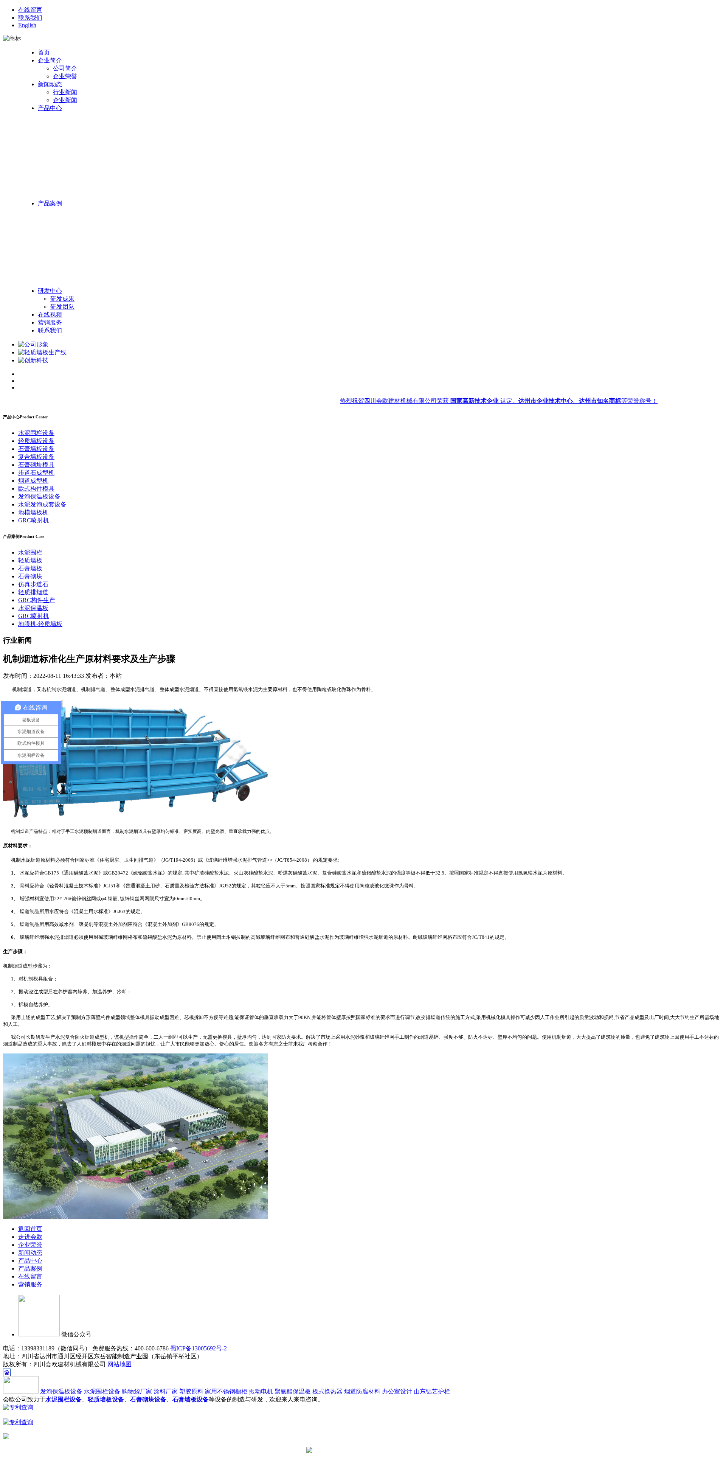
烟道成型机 (33, 480)
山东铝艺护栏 (432, 1391)
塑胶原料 (191, 1391)
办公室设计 (397, 1391)
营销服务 (50, 322)
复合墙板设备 (36, 457)
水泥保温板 (33, 608)
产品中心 (50, 108)
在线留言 (30, 9)
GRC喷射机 (33, 520)
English (27, 25)
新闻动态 (50, 84)
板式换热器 (327, 1391)
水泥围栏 (30, 552)
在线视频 (50, 314)
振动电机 (261, 1391)
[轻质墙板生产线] (42, 352)
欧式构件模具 (36, 488)
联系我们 (30, 17)
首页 (44, 52)
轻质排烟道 (33, 592)
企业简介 (50, 60)
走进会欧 (30, 1237)
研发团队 (62, 306)
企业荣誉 (65, 76)
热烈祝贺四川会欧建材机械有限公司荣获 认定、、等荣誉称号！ (481, 401)
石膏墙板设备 (36, 449)
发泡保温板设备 (39, 496)
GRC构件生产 (36, 600)
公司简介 (65, 68)
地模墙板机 (33, 512)
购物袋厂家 (137, 1391)
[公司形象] (33, 344)
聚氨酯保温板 (293, 1391)
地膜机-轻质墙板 (40, 624)
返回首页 (30, 1229)
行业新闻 (65, 92)
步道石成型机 (36, 472)
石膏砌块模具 (36, 464)
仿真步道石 (33, 584)
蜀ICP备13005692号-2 (198, 1348)
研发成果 (62, 298)
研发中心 (50, 290)
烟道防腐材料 (362, 1391)
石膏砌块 (30, 576)
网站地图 (119, 1364)
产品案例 (50, 203)
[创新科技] (33, 360)
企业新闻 (65, 100)
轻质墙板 (30, 560)
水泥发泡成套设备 (42, 504)
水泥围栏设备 (36, 433)
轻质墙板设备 (36, 441)
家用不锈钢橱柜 (226, 1391)
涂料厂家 (166, 1391)
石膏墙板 (30, 568)
